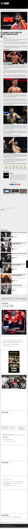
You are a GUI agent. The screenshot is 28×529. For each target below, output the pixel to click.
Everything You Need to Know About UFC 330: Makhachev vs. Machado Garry (19, 275)
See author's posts (13, 182)
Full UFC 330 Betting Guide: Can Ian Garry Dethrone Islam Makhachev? (18, 265)
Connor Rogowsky (16, 236)
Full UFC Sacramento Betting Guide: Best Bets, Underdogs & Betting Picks (19, 243)
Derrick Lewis (23, 42)
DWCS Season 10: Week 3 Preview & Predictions (19, 232)
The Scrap (11, 173)
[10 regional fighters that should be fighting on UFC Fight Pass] (23, 191)
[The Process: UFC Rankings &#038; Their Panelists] (15, 191)
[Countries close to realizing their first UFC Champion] (7, 191)
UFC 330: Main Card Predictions (17, 285)
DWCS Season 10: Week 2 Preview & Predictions (19, 253)
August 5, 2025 (14, 485)
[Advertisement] (15, 201)
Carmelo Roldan (15, 248)
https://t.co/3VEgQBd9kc (9, 439)
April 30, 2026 (14, 441)
